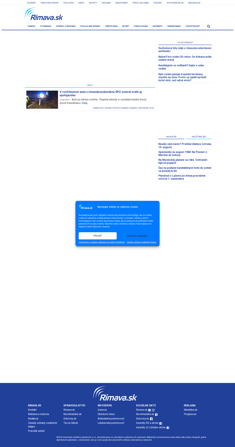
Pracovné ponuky (50, 3)
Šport (125, 26)
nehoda (108, 108)
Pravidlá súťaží (36, 430)
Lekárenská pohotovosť (111, 422)
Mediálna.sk (194, 3)
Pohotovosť (193, 26)
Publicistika (141, 26)
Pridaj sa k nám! (141, 3)
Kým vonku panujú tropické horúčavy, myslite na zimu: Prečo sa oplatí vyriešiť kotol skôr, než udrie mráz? (182, 77)
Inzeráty (31, 3)
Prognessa (190, 414)
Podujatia (68, 3)
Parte (81, 3)
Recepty (93, 3)
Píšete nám (111, 26)
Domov (31, 26)
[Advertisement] (90, 57)
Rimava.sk (69, 409)
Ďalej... (85, 103)
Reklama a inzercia (38, 414)
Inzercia (102, 409)
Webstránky (121, 3)
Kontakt (158, 3)
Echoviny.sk (69, 418)
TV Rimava (45, 26)
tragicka (133, 108)
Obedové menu (106, 414)
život (151, 108)
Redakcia (33, 418)
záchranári (143, 108)
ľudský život (98, 108)
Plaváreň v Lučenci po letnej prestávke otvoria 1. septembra (182, 177)
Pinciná (116, 108)
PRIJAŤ (98, 235)
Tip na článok (70, 422)
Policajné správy (90, 26)
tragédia (124, 108)
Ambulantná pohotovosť (111, 418)
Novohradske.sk (175, 3)
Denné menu (174, 26)
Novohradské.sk (72, 414)
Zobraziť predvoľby (137, 235)
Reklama (106, 3)
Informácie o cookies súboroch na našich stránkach (102, 242)
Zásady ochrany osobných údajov (141, 242)
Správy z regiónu (66, 26)
